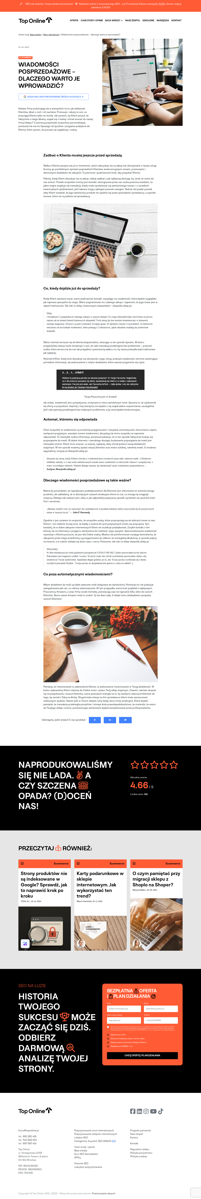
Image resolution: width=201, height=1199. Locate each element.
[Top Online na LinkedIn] (139, 1112)
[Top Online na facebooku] (132, 1112)
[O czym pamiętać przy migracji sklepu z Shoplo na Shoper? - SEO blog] (156, 924)
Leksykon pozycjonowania (88, 1167)
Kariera (134, 1138)
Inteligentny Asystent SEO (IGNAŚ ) (95, 1141)
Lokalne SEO (81, 1138)
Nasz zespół (132, 21)
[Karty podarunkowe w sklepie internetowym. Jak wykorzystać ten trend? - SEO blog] (100, 933)
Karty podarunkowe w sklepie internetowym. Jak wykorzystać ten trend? (100, 885)
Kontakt (176, 21)
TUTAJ (161, 4)
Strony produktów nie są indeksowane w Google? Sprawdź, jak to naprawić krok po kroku (44, 885)
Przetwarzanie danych (103, 1194)
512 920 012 (30, 1140)
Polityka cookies (138, 1157)
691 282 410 (29, 1137)
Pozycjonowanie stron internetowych (94, 1131)
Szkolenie (148, 21)
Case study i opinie (84, 1147)
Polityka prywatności (141, 1153)
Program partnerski (140, 1131)
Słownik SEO (81, 1164)
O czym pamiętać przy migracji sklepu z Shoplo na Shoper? (156, 879)
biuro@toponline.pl (28, 1131)
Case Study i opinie (92, 21)
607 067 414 (29, 1144)
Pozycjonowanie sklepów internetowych (95, 1134)
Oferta (74, 21)
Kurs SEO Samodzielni (86, 1154)
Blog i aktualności (51, 35)
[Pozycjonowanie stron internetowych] (35, 20)
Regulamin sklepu (139, 1150)
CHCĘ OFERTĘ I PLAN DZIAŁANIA (142, 1056)
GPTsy (77, 1158)
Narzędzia (163, 21)
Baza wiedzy (113, 21)
